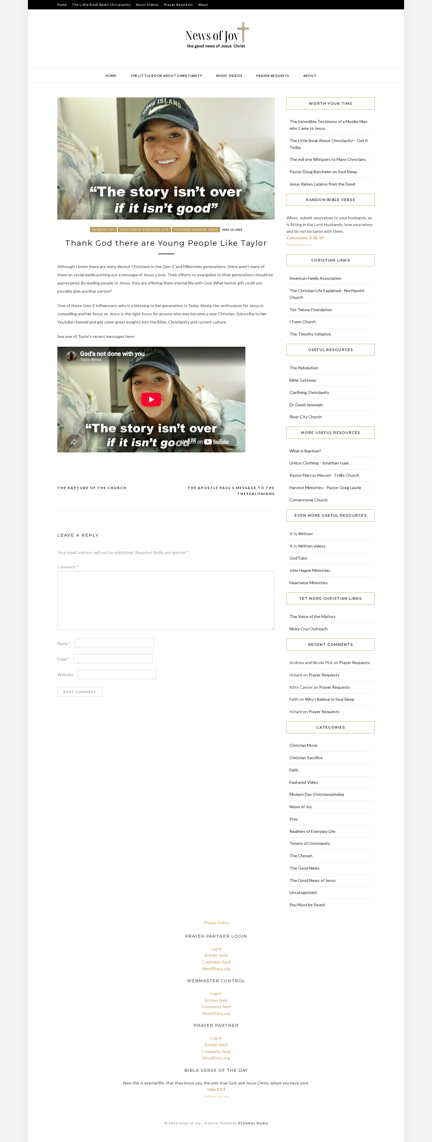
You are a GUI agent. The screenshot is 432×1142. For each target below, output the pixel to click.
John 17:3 (216, 1089)
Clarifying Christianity (309, 392)
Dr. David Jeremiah (306, 404)
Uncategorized (303, 892)
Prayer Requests (178, 4)
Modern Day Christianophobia (316, 794)
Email (63, 658)
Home (62, 4)
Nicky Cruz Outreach (308, 628)
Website (65, 674)
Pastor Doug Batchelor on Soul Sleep (323, 171)
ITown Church (302, 321)
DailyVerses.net (299, 244)
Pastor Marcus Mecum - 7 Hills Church (324, 475)
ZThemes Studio (253, 1123)
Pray (293, 818)
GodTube (298, 557)
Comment (67, 566)
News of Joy (103, 229)
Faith (294, 769)
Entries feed (216, 955)
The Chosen (300, 855)
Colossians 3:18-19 (305, 237)
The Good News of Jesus (196, 229)
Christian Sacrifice (306, 757)
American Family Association (315, 278)
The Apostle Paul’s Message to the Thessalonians (231, 491)
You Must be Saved (307, 904)
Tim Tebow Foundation (310, 309)
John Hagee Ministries (309, 570)
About (203, 4)
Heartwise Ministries (308, 582)
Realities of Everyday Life (144, 229)
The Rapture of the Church (92, 488)
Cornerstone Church (308, 499)
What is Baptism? (305, 450)
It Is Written (301, 533)
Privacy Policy (216, 922)
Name (64, 643)
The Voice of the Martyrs (312, 616)
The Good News (304, 867)
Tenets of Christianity (309, 843)
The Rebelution (303, 367)
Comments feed (216, 961)
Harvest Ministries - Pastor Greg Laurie (325, 487)
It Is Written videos (307, 545)
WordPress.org (216, 968)
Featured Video (303, 782)
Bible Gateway (302, 380)
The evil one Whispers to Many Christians (327, 159)
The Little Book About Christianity (101, 4)
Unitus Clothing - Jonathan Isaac (319, 462)
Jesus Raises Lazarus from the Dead (322, 183)
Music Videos (147, 4)
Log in (216, 948)
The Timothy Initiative (310, 333)
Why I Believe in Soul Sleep (329, 699)
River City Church (305, 416)
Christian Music (303, 745)
